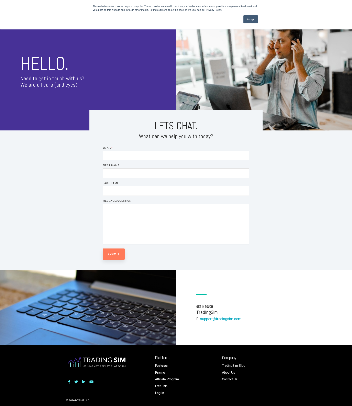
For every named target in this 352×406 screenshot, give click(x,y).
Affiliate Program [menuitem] (167, 379)
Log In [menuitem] (159, 393)
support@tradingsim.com (220, 319)
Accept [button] (250, 19)
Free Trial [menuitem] (161, 386)
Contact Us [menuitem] (230, 379)
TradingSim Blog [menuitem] (233, 366)
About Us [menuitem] (228, 372)
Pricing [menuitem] (160, 372)
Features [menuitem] (161, 366)
